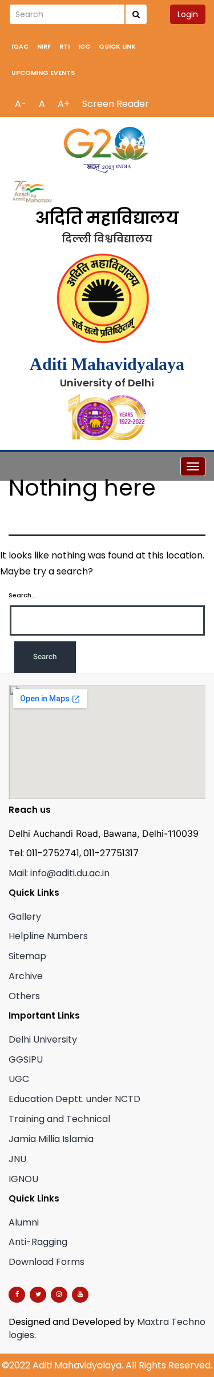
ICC (84, 46)
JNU (17, 1159)
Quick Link (117, 46)
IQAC (20, 46)
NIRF (44, 46)
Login (187, 14)
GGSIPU (26, 1059)
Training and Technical (59, 1118)
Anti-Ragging (38, 1241)
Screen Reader (115, 103)
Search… (22, 595)
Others (24, 996)
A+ (64, 103)
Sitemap (27, 956)
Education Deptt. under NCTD (74, 1098)
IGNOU (23, 1179)
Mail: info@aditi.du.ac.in (59, 873)
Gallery (25, 916)
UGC (19, 1078)
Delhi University (43, 1039)
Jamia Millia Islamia (51, 1138)
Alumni (24, 1222)
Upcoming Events (43, 72)
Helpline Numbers (48, 936)
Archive (26, 976)
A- (20, 103)
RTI (64, 46)
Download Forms (46, 1261)
